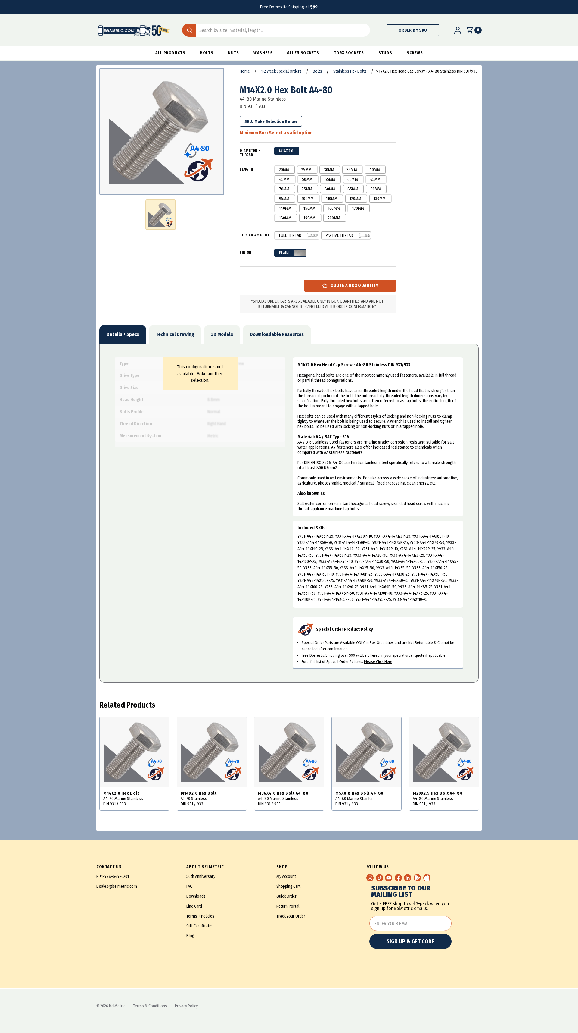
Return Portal (287, 906)
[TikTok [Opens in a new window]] (379, 877)
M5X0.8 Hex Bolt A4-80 (359, 793)
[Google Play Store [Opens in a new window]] (417, 877)
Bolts (206, 52)
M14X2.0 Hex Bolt (121, 793)
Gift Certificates (199, 925)
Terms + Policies (200, 916)
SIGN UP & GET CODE (410, 941)
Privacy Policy (186, 1006)
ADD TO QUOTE (350, 286)
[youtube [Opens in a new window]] (388, 877)
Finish (245, 252)
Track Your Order (290, 916)
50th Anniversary (200, 876)
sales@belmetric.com (118, 886)
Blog (190, 935)
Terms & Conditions (150, 1006)
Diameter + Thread (250, 153)
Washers (262, 52)
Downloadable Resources (277, 334)
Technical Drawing (175, 334)
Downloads (196, 896)
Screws (415, 52)
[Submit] (189, 30)
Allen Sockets (303, 52)
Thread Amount (254, 235)
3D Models (222, 334)
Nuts (233, 52)
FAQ (189, 886)
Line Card (194, 906)
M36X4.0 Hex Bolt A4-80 (283, 793)
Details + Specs (123, 334)
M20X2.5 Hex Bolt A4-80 (437, 793)
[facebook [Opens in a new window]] (398, 877)
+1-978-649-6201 (114, 876)
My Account (286, 876)
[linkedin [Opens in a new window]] (407, 877)
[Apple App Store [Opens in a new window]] (426, 877)
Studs (385, 52)
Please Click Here (378, 661)
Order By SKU (413, 30)
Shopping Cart (288, 886)
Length (246, 169)
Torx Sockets (349, 52)
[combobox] (276, 30)
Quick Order (286, 896)
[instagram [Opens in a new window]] (370, 877)
